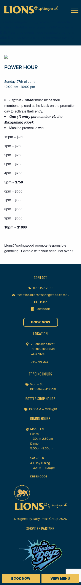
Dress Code (38, 476)
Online (42, 302)
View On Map (40, 362)
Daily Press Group (45, 519)
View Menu (60, 578)
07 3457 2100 (42, 288)
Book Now (40, 322)
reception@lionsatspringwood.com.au (42, 295)
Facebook (43, 309)
